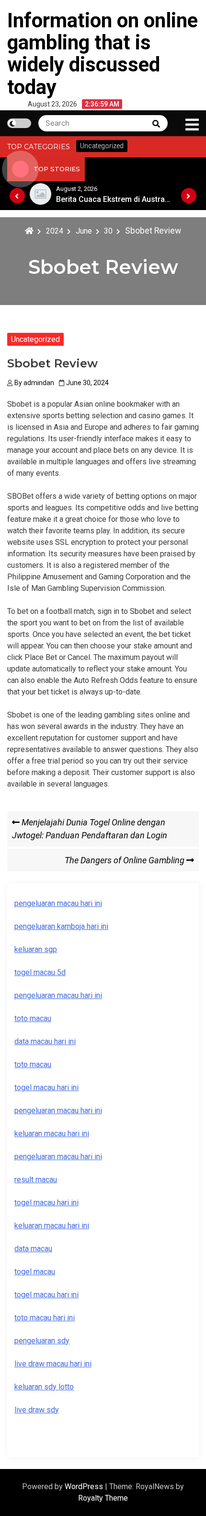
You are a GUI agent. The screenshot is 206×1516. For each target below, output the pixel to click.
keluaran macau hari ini (51, 1225)
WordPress (85, 1486)
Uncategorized (35, 339)
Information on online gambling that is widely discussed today (102, 54)
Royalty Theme (103, 1498)
